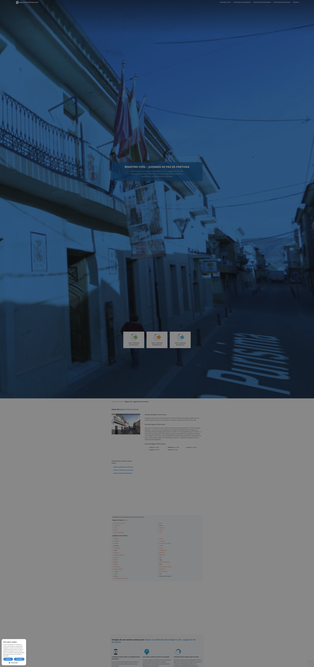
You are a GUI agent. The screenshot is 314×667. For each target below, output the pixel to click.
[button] (14, 663)
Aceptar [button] (8, 659)
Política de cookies (13, 656)
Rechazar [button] (19, 659)
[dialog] (14, 652)
